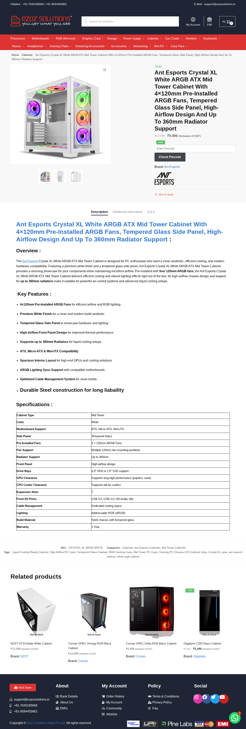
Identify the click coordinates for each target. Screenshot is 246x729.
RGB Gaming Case (120, 552)
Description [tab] (99, 211)
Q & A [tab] (151, 211)
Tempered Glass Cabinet (92, 552)
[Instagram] (198, 699)
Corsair (83, 661)
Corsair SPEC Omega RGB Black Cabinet (89, 646)
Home (15, 54)
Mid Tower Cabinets (174, 547)
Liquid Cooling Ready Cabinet (30, 552)
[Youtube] (224, 699)
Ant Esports (172, 166)
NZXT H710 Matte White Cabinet (31, 643)
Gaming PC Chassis (171, 552)
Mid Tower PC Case (146, 552)
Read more (37, 669)
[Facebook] (206, 699)
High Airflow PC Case (63, 552)
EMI (209, 24)
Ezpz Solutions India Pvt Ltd (46, 723)
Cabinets (27, 54)
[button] (105, 70)
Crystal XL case (217, 552)
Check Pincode (170, 157)
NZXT (24, 656)
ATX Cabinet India (196, 552)
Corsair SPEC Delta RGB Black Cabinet (151, 643)
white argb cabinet (128, 556)
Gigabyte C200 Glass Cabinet (202, 643)
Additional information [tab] (127, 211)
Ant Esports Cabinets (147, 547)
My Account (193, 24)
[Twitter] (215, 699)
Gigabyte (199, 656)
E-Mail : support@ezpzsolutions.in (214, 4)
